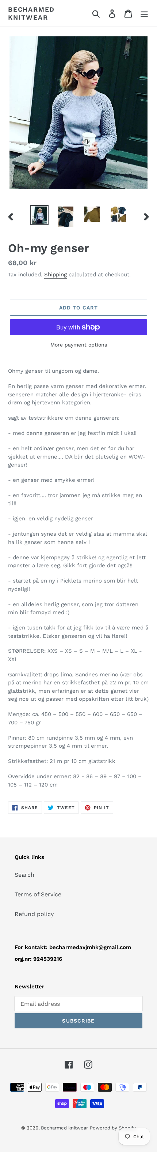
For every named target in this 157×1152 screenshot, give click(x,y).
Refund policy (34, 914)
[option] (39, 215)
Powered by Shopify (113, 1128)
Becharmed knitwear (31, 13)
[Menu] (144, 13)
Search (24, 874)
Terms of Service (38, 894)
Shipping (55, 274)
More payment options (78, 345)
